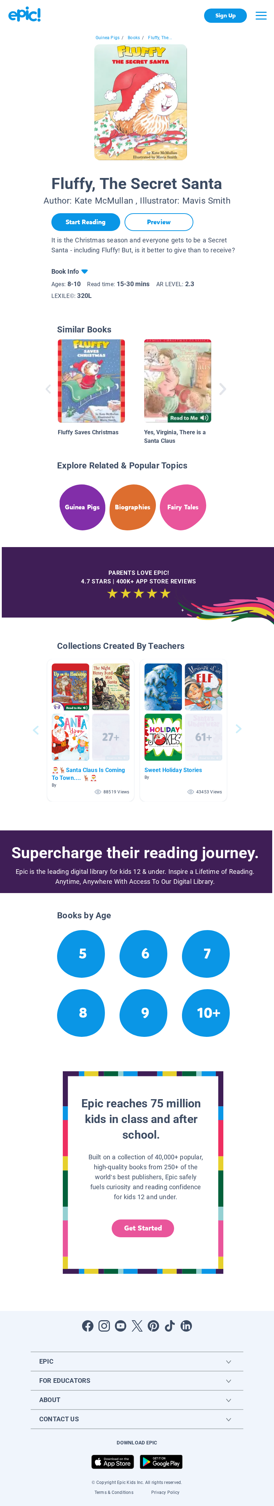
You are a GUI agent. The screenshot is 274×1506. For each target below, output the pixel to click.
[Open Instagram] (104, 1326)
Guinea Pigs (108, 37)
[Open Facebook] (87, 1326)
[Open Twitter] (137, 1326)
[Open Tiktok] (170, 1326)
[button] (90, 730)
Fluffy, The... (160, 37)
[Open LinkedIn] (186, 1326)
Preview (159, 222)
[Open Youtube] (120, 1326)
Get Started (143, 1228)
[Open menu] (261, 15)
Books (134, 37)
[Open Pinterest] (153, 1326)
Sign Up (225, 15)
